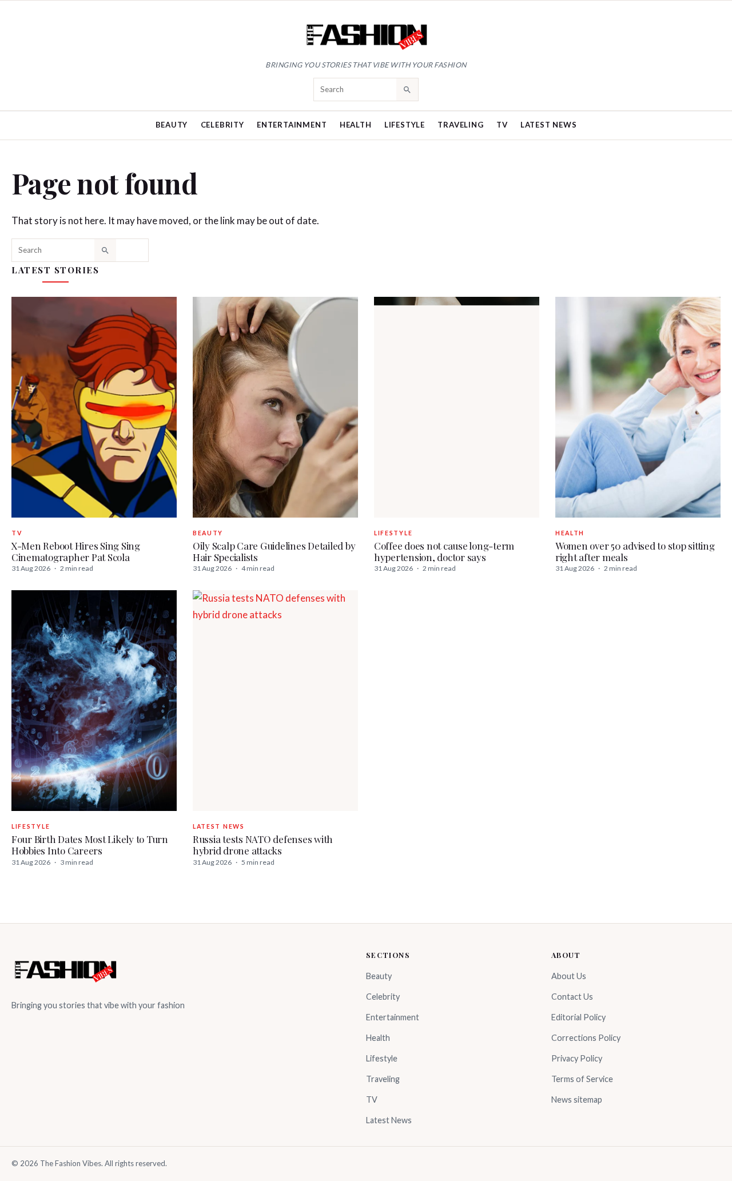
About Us (568, 976)
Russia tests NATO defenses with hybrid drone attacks (263, 845)
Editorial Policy (578, 1017)
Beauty (172, 124)
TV (502, 124)
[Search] (407, 89)
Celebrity (222, 124)
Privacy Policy (576, 1058)
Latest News (548, 124)
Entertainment (292, 124)
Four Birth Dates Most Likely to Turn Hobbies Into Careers (89, 845)
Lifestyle (404, 124)
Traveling (460, 124)
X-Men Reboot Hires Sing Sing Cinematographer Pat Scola (75, 551)
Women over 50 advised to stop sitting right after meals (635, 551)
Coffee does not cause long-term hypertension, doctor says (444, 551)
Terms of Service (582, 1079)
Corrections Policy (585, 1038)
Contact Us (572, 996)
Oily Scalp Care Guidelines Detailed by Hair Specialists (274, 551)
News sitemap (576, 1099)
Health (356, 124)
